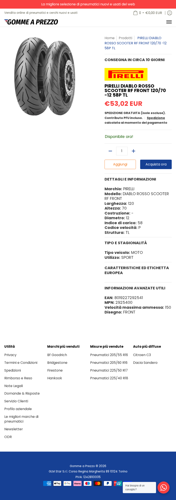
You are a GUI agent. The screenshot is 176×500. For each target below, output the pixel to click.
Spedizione (156, 118)
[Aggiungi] (133, 151)
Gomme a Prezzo (82, 466)
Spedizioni (12, 370)
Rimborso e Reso (18, 378)
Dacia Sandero (145, 362)
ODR (8, 436)
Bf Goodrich (57, 354)
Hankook (54, 378)
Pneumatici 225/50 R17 (109, 370)
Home (110, 37)
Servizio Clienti (16, 401)
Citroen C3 (142, 354)
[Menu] (169, 22)
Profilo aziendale (18, 408)
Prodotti (125, 37)
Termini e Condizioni (20, 362)
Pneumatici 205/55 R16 (109, 354)
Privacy (10, 354)
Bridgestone (57, 362)
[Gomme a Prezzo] (31, 22)
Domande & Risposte (22, 393)
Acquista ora (156, 164)
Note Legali (13, 385)
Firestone (55, 370)
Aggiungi (120, 164)
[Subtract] (110, 151)
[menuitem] (147, 13)
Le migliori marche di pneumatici (21, 419)
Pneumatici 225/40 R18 (109, 378)
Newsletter (13, 429)
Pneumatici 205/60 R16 (108, 362)
